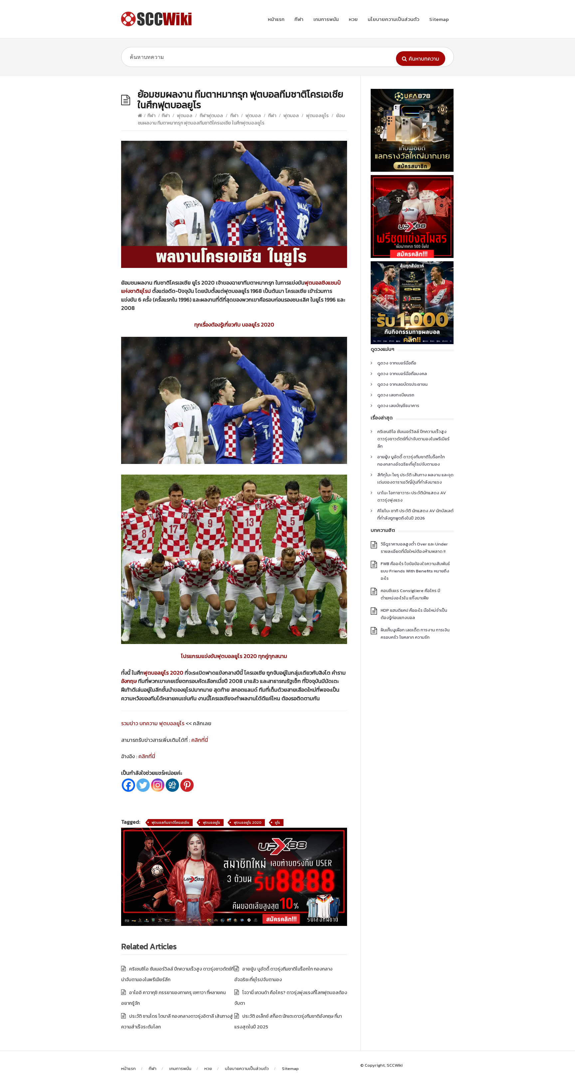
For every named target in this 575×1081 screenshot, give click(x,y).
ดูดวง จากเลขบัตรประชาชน (402, 384)
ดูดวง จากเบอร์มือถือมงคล (402, 373)
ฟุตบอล (184, 115)
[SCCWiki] (157, 19)
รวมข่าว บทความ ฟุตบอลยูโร (152, 723)
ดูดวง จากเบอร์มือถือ (396, 363)
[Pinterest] (187, 785)
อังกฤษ (129, 681)
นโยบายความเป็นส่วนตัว (393, 19)
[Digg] (172, 785)
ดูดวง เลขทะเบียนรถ (395, 395)
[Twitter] (143, 785)
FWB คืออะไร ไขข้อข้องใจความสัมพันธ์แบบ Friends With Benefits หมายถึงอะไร (415, 570)
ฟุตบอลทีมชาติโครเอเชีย (170, 822)
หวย (353, 19)
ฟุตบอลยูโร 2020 (163, 673)
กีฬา (298, 19)
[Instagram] (157, 785)
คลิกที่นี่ (199, 740)
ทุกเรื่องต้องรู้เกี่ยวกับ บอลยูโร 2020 (234, 324)
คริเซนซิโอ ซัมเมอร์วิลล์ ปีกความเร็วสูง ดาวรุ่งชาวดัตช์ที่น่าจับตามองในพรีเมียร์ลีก (413, 438)
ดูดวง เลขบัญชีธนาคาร (398, 405)
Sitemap (439, 19)
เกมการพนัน (326, 19)
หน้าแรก (276, 19)
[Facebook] (128, 785)
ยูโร (277, 822)
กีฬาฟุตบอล (211, 115)
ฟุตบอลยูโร (317, 115)
